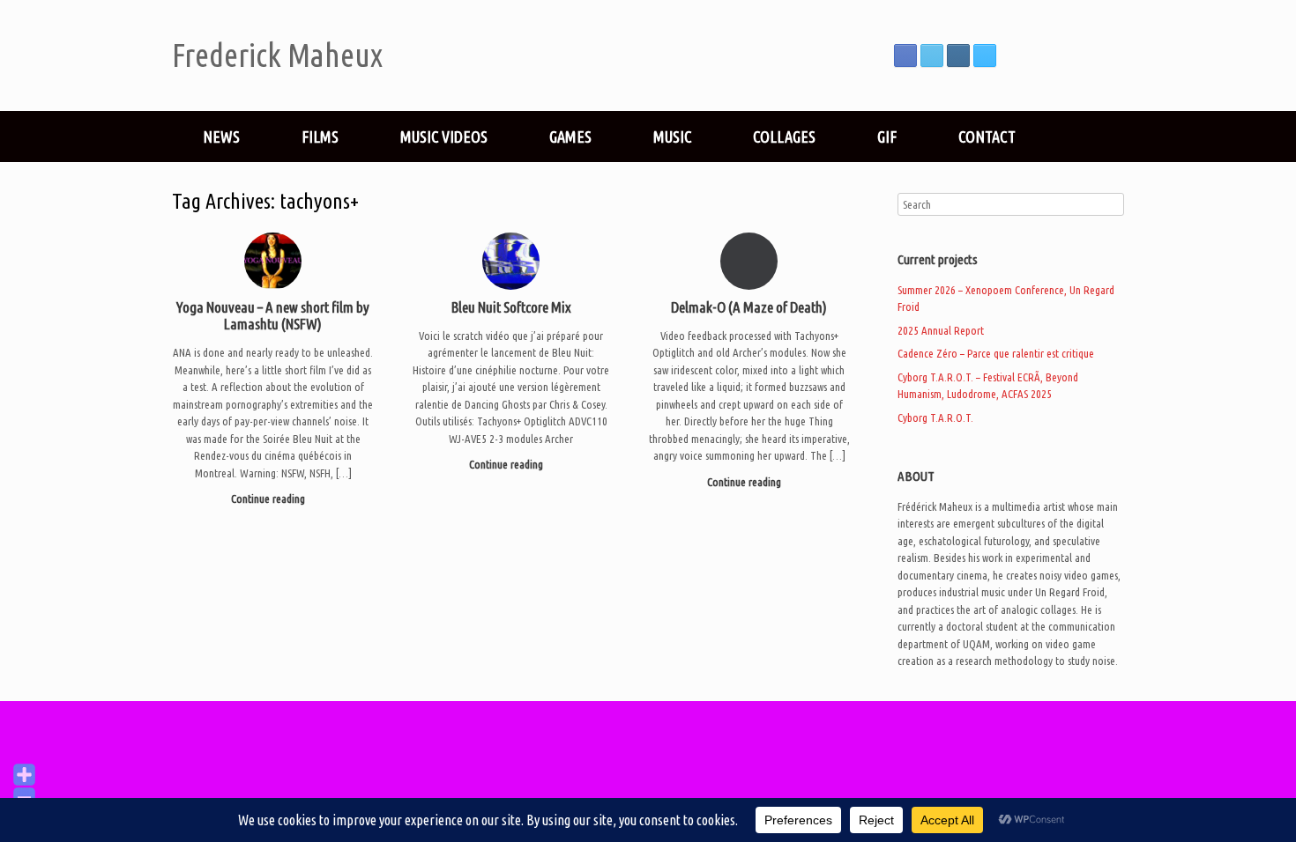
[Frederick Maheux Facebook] (905, 55)
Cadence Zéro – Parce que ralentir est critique (996, 353)
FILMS (320, 136)
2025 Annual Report (941, 330)
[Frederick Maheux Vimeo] (984, 55)
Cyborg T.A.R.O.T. (935, 417)
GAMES (570, 136)
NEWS (221, 136)
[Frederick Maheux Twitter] (931, 55)
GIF (887, 136)
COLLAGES (784, 136)
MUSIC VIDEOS (444, 136)
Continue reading (269, 498)
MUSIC (672, 136)
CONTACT (987, 136)
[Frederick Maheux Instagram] (958, 55)
